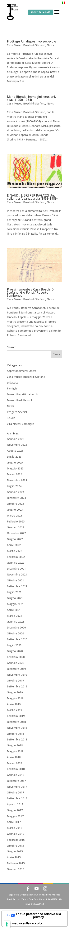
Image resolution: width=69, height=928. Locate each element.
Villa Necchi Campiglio (20, 424)
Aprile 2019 (14, 704)
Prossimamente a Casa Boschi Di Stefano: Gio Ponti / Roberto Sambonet (30, 292)
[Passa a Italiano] (63, 2)
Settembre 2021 (17, 586)
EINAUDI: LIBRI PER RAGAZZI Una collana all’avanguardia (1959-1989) (32, 197)
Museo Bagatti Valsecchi (22, 394)
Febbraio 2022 (16, 557)
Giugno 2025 (15, 462)
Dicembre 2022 (16, 533)
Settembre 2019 (17, 686)
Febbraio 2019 (16, 716)
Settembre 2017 (17, 798)
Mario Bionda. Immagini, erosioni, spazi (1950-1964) (31, 98)
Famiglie (12, 388)
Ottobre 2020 (15, 633)
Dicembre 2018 (16, 722)
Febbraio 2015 (16, 863)
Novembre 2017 (17, 786)
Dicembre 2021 (16, 568)
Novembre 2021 (17, 574)
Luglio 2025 (14, 456)
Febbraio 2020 (16, 657)
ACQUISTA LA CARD (41, 12)
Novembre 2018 (17, 728)
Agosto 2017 (15, 804)
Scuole (11, 418)
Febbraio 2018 (16, 769)
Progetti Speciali (17, 412)
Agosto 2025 (15, 450)
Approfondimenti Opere (21, 371)
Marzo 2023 (14, 515)
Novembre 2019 (17, 675)
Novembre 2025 (17, 444)
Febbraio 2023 (16, 521)
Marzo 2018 (14, 763)
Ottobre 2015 (15, 845)
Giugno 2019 (15, 692)
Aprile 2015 (14, 857)
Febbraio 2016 (16, 839)
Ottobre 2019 (15, 680)
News (50, 45)
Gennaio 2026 (15, 439)
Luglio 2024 (14, 486)
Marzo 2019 (14, 710)
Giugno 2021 (15, 598)
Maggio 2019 (15, 698)
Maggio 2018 (15, 751)
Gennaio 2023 (15, 527)
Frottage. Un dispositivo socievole (31, 41)
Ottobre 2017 (15, 792)
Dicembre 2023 (16, 498)
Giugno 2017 (15, 810)
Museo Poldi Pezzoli (19, 400)
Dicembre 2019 (16, 669)
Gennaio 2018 (15, 775)
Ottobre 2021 (15, 580)
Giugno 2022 (15, 539)
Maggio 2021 (15, 604)
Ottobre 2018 (15, 733)
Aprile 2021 (14, 610)
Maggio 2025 (15, 468)
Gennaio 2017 (15, 834)
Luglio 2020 (14, 645)
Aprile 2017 (14, 822)
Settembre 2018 (17, 739)
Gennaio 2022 (15, 562)
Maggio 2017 (15, 816)
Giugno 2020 (15, 651)
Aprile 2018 (14, 757)
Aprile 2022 (14, 545)
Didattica (12, 382)
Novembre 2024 (17, 480)
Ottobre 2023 (15, 503)
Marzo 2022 (14, 551)
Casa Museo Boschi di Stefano (26, 45)
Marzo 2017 (14, 828)
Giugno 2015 (15, 851)
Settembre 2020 (17, 639)
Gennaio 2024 (15, 492)
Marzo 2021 (14, 616)
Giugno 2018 (15, 745)
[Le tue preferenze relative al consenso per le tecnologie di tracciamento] (6, 924)
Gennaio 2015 (15, 869)
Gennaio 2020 (15, 663)
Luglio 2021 (14, 592)
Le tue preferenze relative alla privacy (38, 915)
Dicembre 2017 (16, 781)
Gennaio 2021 (15, 621)
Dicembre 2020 (16, 627)
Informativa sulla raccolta (23, 923)
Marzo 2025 (14, 474)
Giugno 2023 (15, 509)
